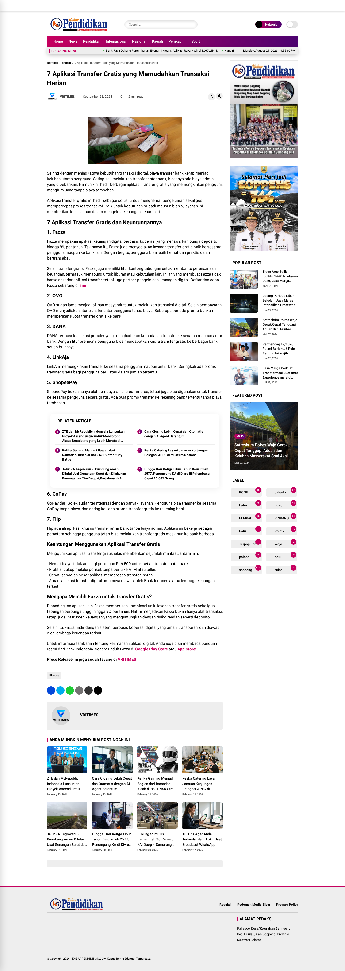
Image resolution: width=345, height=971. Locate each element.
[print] (79, 690)
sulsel (284, 569)
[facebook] (267, 5)
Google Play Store (151, 649)
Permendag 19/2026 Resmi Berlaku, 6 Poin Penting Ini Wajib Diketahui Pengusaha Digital (279, 349)
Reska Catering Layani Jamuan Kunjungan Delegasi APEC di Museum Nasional (176, 452)
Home (58, 41)
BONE (249, 491)
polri (285, 556)
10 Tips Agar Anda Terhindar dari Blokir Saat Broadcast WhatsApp (202, 839)
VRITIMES (127, 659)
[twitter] (274, 5)
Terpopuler (248, 543)
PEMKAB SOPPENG (250, 517)
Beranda (52, 63)
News (73, 41)
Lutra (248, 504)
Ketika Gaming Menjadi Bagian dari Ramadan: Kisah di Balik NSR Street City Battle (92, 454)
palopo (248, 556)
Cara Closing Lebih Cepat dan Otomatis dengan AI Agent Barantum (173, 434)
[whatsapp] (70, 690)
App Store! (186, 649)
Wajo (240, 436)
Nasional (139, 41)
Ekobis (66, 63)
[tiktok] (296, 5)
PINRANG (284, 517)
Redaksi (225, 904)
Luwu (284, 504)
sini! (84, 285)
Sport (196, 41)
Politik (284, 530)
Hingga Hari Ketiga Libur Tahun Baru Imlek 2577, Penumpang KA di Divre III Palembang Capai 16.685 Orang (177, 473)
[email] (88, 690)
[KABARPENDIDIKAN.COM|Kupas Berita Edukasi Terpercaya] (80, 30)
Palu (248, 530)
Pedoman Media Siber (253, 904)
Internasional (116, 41)
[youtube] (289, 5)
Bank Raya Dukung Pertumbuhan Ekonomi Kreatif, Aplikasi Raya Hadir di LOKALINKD (139, 50)
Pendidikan (91, 41)
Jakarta (284, 491)
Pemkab (175, 41)
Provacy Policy (287, 904)
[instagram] (281, 5)
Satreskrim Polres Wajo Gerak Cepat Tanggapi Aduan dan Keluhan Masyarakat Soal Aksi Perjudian (280, 325)
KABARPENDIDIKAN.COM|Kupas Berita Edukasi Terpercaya (111, 958)
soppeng (249, 569)
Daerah (157, 41)
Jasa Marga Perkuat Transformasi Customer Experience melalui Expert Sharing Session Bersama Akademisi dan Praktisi (280, 373)
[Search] (193, 24)
